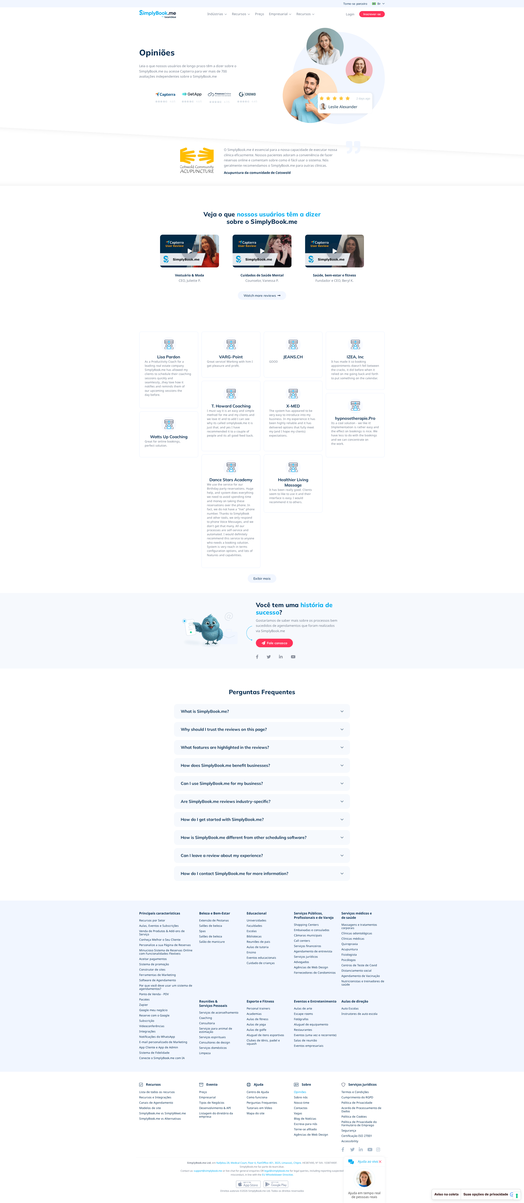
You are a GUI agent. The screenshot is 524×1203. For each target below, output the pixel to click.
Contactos (300, 1108)
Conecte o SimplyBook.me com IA (162, 1058)
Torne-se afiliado (305, 1129)
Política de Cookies (354, 1116)
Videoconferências (151, 1026)
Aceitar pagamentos (153, 959)
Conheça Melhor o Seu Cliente (160, 940)
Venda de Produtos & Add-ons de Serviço (162, 932)
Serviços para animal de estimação (215, 1030)
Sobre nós (301, 1097)
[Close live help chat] (380, 1161)
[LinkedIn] (280, 656)
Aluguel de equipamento (311, 1024)
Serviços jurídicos (306, 957)
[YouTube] (293, 656)
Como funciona (257, 1097)
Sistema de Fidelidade (154, 1053)
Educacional (257, 913)
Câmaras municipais (308, 935)
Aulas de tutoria (258, 947)
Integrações (147, 1031)
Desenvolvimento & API (215, 1108)
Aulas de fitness (257, 1019)
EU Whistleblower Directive (277, 1174)
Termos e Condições (355, 1092)
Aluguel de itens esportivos (265, 1035)
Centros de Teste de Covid (359, 965)
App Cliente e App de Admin (158, 1047)
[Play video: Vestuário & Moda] (189, 251)
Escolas (252, 931)
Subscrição (146, 1021)
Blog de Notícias (305, 1118)
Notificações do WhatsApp (157, 1037)
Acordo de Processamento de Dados (361, 1109)
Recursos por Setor (152, 920)
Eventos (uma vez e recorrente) (315, 1035)
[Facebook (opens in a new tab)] (345, 1149)
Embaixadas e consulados (311, 930)
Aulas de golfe (256, 1030)
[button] (217, 14)
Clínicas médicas (352, 938)
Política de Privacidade (356, 1103)
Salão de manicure (212, 942)
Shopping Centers (306, 925)
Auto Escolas (350, 1008)
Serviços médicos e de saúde (356, 915)
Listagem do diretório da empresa (216, 1114)
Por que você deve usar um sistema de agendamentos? (165, 987)
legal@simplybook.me (276, 1170)
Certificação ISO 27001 (356, 1136)
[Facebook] (257, 656)
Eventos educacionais (261, 958)
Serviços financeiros (307, 946)
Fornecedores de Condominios (315, 972)
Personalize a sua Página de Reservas (165, 945)
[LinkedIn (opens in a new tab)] (363, 1149)
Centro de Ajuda (258, 1092)
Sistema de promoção (154, 964)
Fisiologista (349, 954)
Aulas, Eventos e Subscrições (159, 926)
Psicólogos (348, 960)
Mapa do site (255, 1113)
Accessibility (349, 1141)
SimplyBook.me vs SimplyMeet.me (162, 1113)
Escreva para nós (305, 1124)
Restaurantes (303, 1030)
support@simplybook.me (208, 1170)
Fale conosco (277, 643)
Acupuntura (349, 949)
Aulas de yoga (256, 1024)
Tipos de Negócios (211, 1103)
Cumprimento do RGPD (357, 1097)
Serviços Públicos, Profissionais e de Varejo (314, 915)
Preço (259, 14)
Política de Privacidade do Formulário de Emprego (359, 1123)
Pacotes (144, 999)
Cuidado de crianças (261, 963)
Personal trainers (258, 1008)
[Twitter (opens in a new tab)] (354, 1149)
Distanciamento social (356, 970)
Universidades (256, 920)
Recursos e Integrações (155, 1097)
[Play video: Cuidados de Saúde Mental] (262, 251)
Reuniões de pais (258, 942)
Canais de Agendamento (156, 1103)
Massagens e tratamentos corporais (359, 926)
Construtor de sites (152, 969)
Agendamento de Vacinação (360, 976)
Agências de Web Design (311, 967)
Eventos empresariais (308, 1046)
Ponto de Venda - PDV (154, 994)
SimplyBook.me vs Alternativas (160, 1118)
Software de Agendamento (157, 980)
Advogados (301, 962)
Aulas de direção (354, 1001)
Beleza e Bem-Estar (214, 913)
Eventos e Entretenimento (315, 1001)
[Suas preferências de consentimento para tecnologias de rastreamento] (517, 1196)
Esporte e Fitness (260, 1001)
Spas (202, 931)
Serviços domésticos (213, 1048)
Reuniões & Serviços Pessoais (213, 1003)
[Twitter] (268, 656)
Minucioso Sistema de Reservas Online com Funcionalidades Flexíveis (165, 951)
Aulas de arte (303, 1008)
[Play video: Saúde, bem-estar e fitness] (334, 251)
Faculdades (254, 926)
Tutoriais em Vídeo (259, 1108)
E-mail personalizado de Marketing (163, 1042)
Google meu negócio (153, 1010)
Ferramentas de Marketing (157, 975)
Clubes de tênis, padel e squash (263, 1042)
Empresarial (207, 1097)
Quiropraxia (349, 944)
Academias (254, 1014)
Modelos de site (150, 1108)
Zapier (143, 1005)
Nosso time (301, 1103)
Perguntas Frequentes (262, 1103)
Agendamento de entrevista (313, 951)
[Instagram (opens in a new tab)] (380, 1149)
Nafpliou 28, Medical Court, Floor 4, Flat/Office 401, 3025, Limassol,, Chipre (258, 1163)
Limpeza (205, 1053)
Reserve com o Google (154, 1015)
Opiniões (300, 1092)
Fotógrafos (301, 1019)
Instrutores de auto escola (359, 1014)
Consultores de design (214, 1042)
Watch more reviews (260, 295)
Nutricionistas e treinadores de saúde (362, 982)
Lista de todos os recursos (157, 1092)
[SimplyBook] (157, 14)
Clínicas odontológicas (356, 933)
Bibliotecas (254, 936)
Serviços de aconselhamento (218, 1012)
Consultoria (207, 1023)
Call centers (302, 941)
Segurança (348, 1130)
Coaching (205, 1018)
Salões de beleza (210, 926)
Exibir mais (262, 578)
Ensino (251, 952)
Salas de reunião (305, 1040)
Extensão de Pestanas (214, 920)
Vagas (298, 1113)
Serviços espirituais (212, 1037)
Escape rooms (303, 1014)
